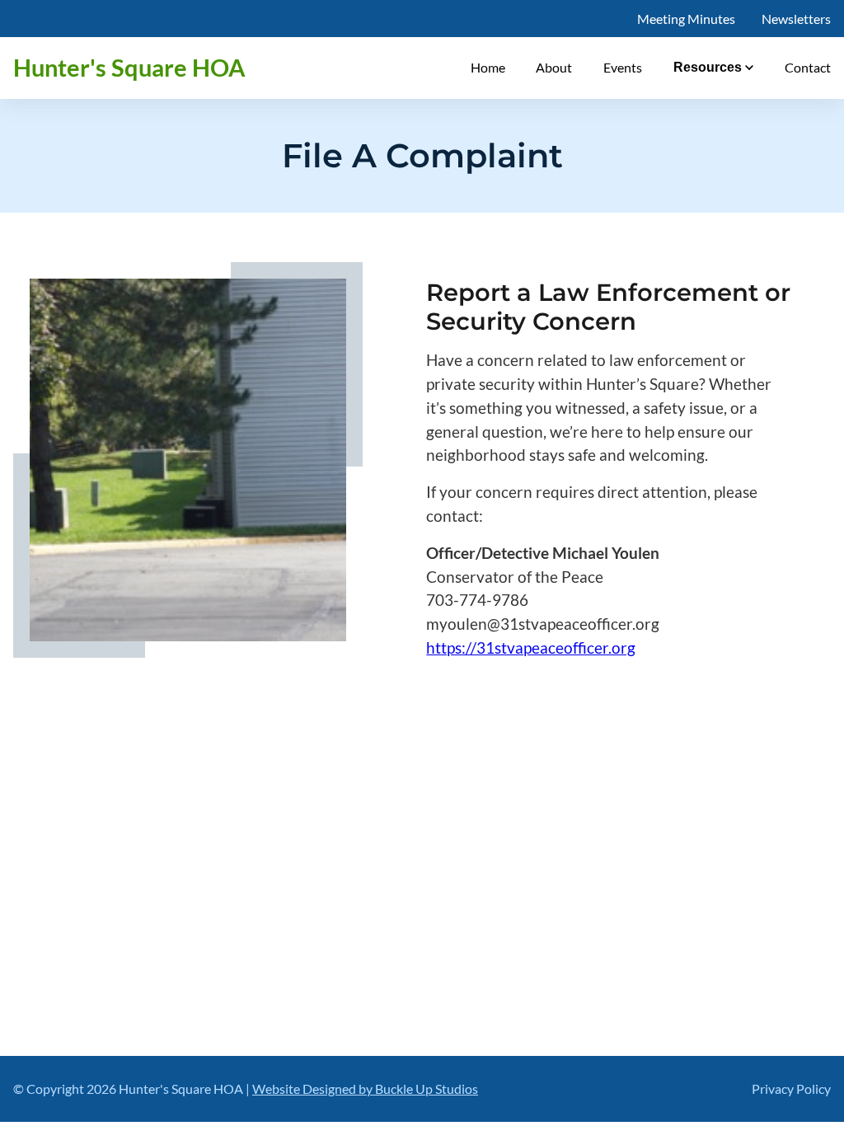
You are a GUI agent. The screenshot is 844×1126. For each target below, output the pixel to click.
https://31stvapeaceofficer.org (530, 647)
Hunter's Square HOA (129, 68)
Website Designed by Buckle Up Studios (365, 1088)
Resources (707, 67)
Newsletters (796, 18)
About (554, 67)
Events (622, 67)
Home (488, 67)
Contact (808, 67)
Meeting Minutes (686, 18)
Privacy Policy (791, 1088)
